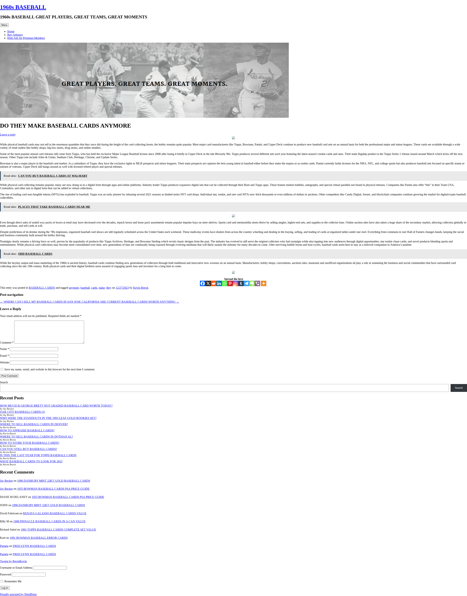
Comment (6, 342)
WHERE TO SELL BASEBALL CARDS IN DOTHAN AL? (36, 436)
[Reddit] (213, 283)
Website (4, 362)
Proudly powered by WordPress (18, 594)
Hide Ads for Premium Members (26, 38)
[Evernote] (252, 283)
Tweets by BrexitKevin (13, 561)
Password (5, 574)
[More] (263, 283)
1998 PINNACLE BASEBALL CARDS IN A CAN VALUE (49, 521)
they (108, 287)
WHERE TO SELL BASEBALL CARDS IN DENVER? (34, 424)
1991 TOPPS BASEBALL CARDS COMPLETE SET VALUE (58, 529)
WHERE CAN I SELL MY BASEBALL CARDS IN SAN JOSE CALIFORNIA (49, 301)
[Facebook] (202, 283)
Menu (4, 25)
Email (4, 355)
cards (94, 287)
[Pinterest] (230, 283)
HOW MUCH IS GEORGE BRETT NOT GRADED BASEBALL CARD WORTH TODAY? (56, 405)
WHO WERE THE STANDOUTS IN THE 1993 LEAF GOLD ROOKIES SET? (48, 418)
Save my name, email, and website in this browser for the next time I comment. (49, 369)
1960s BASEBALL (23, 7)
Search (4, 382)
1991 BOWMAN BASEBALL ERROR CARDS (39, 537)
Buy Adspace (15, 34)
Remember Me (13, 581)
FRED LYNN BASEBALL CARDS (34, 546)
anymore (74, 287)
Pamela (4, 546)
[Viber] (257, 283)
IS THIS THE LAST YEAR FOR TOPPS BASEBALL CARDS (38, 455)
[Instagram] (235, 283)
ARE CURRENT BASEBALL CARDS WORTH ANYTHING (139, 301)
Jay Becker (6, 480)
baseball (85, 287)
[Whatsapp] (224, 283)
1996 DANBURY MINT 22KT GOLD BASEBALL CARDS (53, 480)
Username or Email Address (16, 567)
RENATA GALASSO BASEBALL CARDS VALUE (54, 513)
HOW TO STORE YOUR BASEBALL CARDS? (29, 442)
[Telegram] (246, 283)
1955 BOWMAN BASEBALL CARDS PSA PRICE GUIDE (53, 488)
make (102, 287)
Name (4, 348)
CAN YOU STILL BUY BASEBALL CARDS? (28, 449)
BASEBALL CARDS (42, 287)
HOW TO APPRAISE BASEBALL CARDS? (27, 430)
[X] (208, 283)
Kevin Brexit (140, 287)
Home (10, 31)
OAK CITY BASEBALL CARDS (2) (22, 411)
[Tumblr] (241, 283)
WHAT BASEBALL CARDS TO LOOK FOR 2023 (31, 461)
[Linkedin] (219, 283)
